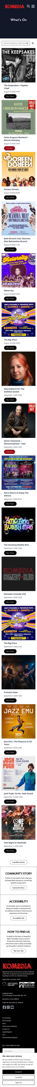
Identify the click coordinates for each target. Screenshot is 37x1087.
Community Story (18, 888)
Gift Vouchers (6, 1021)
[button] (28, 6)
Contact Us (5, 1029)
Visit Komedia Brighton (10, 1037)
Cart (3, 1035)
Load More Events (18, 862)
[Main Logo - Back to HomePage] (11, 6)
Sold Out (10, 148)
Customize (18, 1077)
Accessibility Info (18, 918)
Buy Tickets (10, 96)
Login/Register (7, 1032)
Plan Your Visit (18, 951)
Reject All (18, 1083)
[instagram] (8, 1007)
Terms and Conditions (9, 1026)
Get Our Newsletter (11, 1045)
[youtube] (12, 1007)
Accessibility (6, 1018)
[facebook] (4, 1007)
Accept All (18, 1072)
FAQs (4, 1023)
